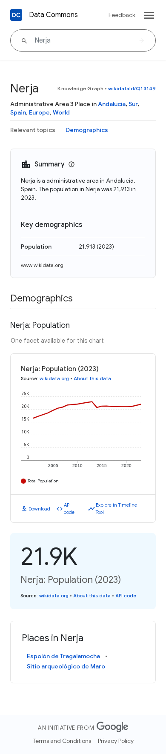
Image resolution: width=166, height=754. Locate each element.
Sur (133, 104)
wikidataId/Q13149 (132, 88)
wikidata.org (54, 378)
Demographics (87, 130)
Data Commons (53, 15)
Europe (39, 112)
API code (69, 508)
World (61, 112)
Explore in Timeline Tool (116, 508)
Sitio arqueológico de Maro (66, 666)
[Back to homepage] (16, 15)
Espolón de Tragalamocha (63, 656)
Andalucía (112, 104)
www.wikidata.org (42, 265)
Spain (18, 112)
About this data (92, 378)
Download (39, 509)
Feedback (122, 15)
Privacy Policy (116, 741)
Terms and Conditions (62, 741)
